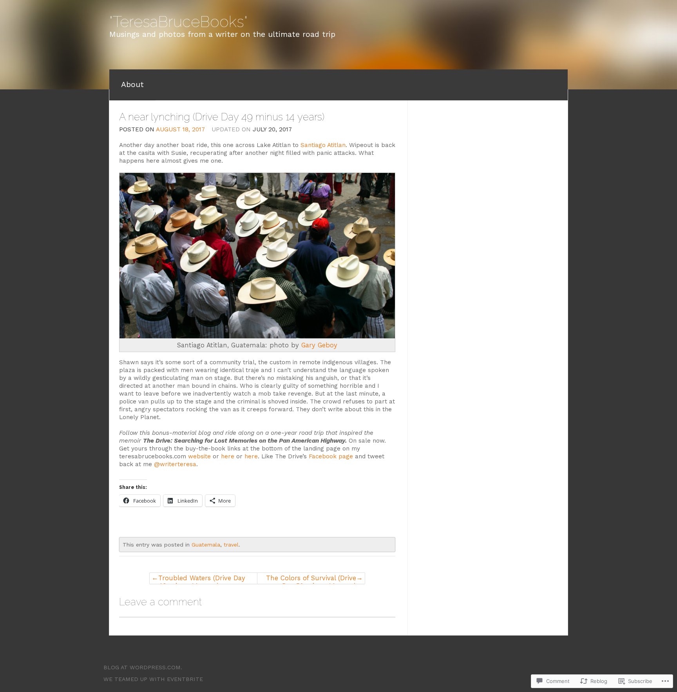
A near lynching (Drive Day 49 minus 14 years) (221, 117)
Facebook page (331, 456)
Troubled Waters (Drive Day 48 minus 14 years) (201, 579)
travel (231, 544)
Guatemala (206, 544)
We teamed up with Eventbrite (153, 679)
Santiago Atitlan (323, 145)
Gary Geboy (319, 345)
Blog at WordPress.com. (142, 667)
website (199, 456)
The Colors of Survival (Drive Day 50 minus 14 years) (311, 579)
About (132, 84)
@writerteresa (175, 464)
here (227, 456)
